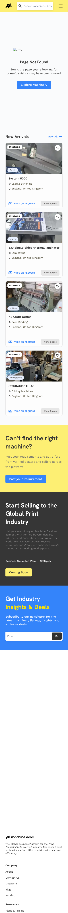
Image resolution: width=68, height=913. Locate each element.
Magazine (11, 883)
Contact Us (12, 877)
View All (55, 137)
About (9, 871)
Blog (8, 889)
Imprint (10, 895)
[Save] (58, 148)
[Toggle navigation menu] (61, 6)
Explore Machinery (34, 84)
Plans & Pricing (14, 910)
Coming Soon (18, 572)
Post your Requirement (25, 479)
